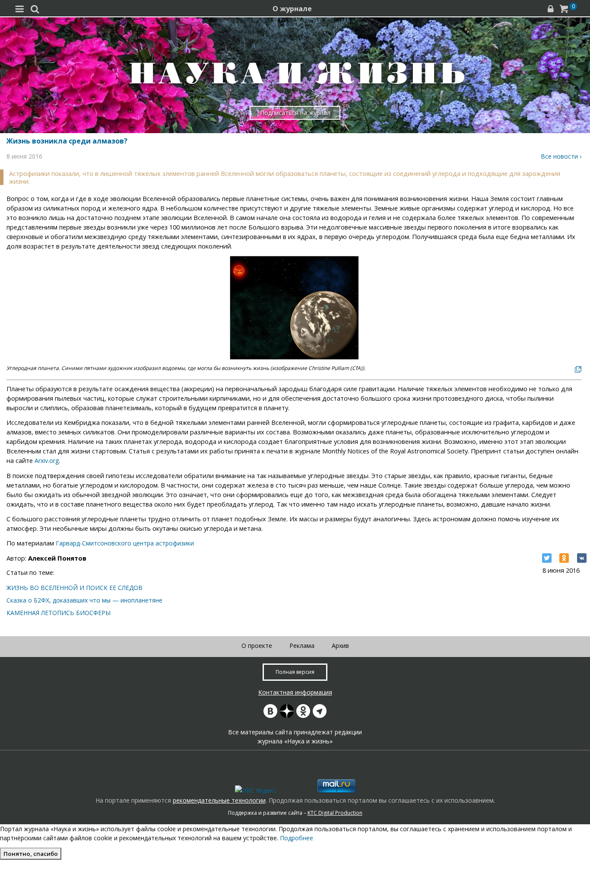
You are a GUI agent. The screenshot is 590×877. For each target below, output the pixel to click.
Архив (340, 645)
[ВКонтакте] (582, 558)
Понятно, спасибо (30, 854)
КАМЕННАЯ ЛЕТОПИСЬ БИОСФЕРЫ (58, 613)
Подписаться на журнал (295, 112)
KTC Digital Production (335, 812)
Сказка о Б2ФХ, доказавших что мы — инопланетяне (84, 600)
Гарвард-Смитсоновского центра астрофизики (125, 543)
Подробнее (296, 838)
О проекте (256, 645)
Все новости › (561, 156)
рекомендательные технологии (219, 800)
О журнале (292, 8)
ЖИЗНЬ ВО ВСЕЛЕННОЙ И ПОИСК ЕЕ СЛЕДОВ (74, 588)
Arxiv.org (47, 460)
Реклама (301, 645)
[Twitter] (547, 558)
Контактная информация (295, 692)
